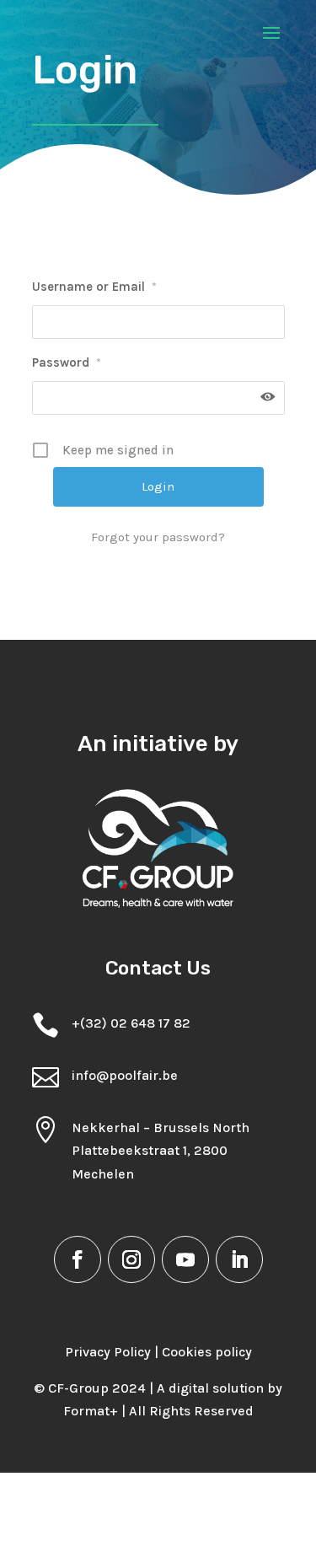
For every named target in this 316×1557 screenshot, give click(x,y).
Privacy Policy (108, 1352)
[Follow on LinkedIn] (239, 1259)
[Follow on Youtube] (185, 1259)
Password (66, 362)
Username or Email (94, 286)
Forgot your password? (158, 537)
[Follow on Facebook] (77, 1259)
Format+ (90, 1411)
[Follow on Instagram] (131, 1259)
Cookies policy (207, 1352)
